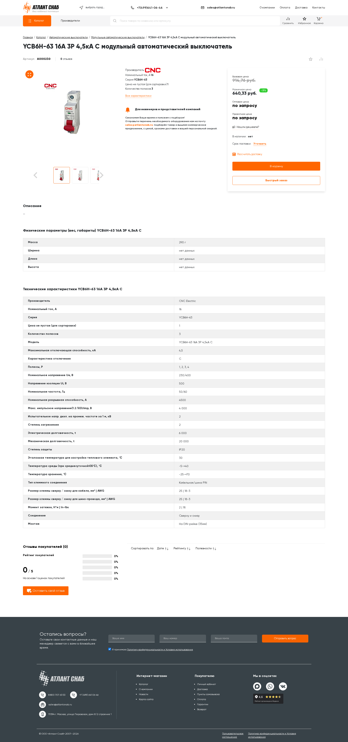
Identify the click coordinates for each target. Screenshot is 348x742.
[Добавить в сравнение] (311, 59)
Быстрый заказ (276, 180)
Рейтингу (180, 548)
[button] (61, 175)
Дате (160, 548)
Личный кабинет (206, 684)
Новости (143, 694)
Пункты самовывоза (208, 694)
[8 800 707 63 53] (52, 694)
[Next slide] (101, 175)
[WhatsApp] (270, 684)
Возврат (201, 709)
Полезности (204, 548)
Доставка (301, 7)
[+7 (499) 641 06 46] (84, 694)
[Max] (257, 686)
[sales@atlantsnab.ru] (55, 704)
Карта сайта (146, 699)
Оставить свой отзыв (48, 591)
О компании (267, 7)
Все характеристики (138, 95)
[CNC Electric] (153, 70)
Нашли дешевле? (248, 127)
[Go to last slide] (42, 175)
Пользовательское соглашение (232, 735)
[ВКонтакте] (283, 684)
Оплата (285, 7)
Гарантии (202, 704)
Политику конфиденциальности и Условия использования (160, 649)
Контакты (318, 7)
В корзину (276, 166)
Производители (70, 20)
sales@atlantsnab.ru (221, 7)
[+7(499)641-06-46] (148, 8)
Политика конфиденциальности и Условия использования (272, 735)
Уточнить (260, 143)
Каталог (39, 20)
